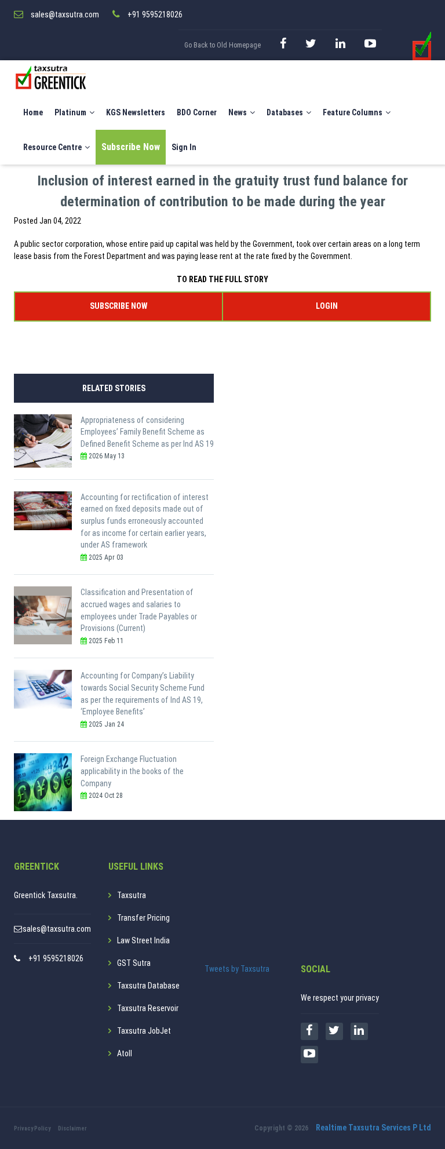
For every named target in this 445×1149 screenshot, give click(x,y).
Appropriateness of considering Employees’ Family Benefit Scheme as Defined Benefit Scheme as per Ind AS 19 (147, 431)
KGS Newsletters (135, 112)
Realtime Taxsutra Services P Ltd (373, 1127)
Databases (285, 112)
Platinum (70, 112)
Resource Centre (52, 147)
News (237, 112)
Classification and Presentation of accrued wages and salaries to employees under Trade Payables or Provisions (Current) (139, 610)
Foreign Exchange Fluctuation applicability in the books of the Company (132, 770)
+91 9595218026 (55, 958)
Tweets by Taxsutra (237, 968)
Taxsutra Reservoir (147, 1008)
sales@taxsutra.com (57, 928)
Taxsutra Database (148, 985)
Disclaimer (72, 1128)
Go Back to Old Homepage (222, 45)
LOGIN (327, 306)
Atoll (124, 1053)
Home (33, 112)
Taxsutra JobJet (144, 1030)
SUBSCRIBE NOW (118, 306)
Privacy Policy (32, 1128)
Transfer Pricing (143, 917)
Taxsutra (131, 895)
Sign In (184, 147)
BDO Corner (197, 112)
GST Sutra (134, 963)
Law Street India (143, 940)
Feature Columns (352, 112)
